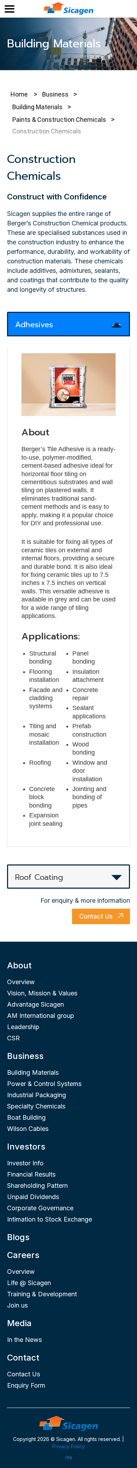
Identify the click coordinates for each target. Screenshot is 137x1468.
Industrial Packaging (36, 1095)
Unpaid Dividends (33, 1196)
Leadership (23, 1027)
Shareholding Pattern (37, 1185)
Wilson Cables (27, 1128)
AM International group (40, 1015)
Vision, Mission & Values (42, 993)
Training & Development (42, 1294)
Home (19, 94)
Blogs (18, 1237)
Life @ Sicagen (29, 1282)
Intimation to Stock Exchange (49, 1219)
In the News (24, 1339)
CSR (13, 1038)
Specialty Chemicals (36, 1106)
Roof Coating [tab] (39, 877)
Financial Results (31, 1174)
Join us (17, 1305)
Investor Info (25, 1163)
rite (68, 1457)
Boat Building (26, 1117)
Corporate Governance (40, 1208)
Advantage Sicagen (35, 1004)
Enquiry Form (26, 1385)
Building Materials (33, 1072)
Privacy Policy (68, 1446)
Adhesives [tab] (34, 324)
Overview (21, 982)
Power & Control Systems (44, 1083)
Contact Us (97, 916)
